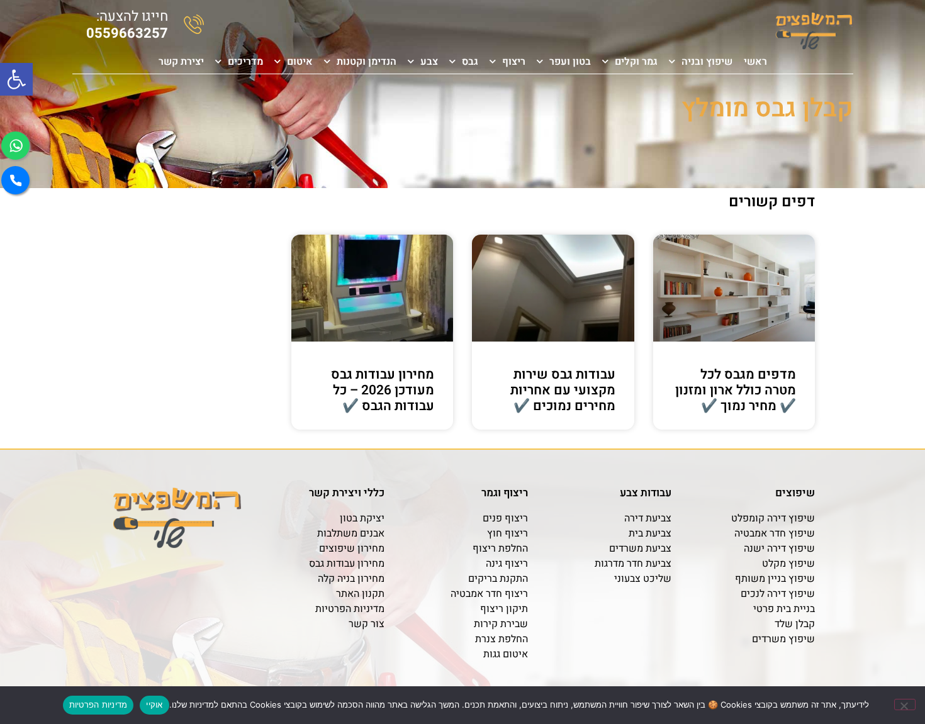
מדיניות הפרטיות (98, 704)
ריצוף (513, 61)
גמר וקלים (636, 61)
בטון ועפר (570, 61)
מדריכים (245, 61)
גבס (470, 61)
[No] (905, 704)
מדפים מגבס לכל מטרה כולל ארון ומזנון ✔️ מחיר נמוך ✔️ (735, 390)
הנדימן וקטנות (366, 61)
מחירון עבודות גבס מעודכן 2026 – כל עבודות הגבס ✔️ (382, 390)
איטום (300, 61)
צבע (429, 61)
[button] (16, 79)
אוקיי (154, 704)
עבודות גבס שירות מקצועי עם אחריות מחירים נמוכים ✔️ (562, 390)
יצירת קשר (181, 61)
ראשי (755, 61)
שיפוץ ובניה (706, 61)
